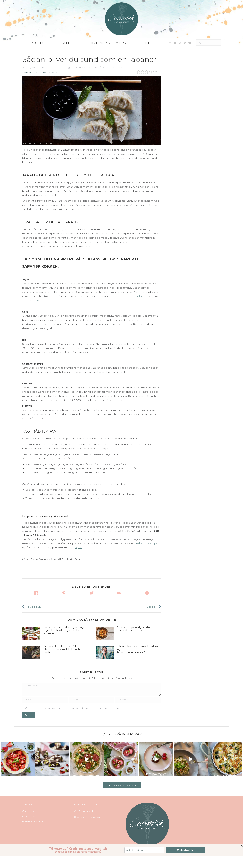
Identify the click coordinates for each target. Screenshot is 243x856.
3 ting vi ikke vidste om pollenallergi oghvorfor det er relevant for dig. (137, 649)
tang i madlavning (137, 296)
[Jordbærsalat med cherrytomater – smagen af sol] (18, 759)
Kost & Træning (40, 67)
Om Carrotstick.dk (83, 811)
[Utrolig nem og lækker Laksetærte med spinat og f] (225, 759)
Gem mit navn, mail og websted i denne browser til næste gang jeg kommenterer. (73, 708)
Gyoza (78, 547)
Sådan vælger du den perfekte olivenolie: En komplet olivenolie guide (62, 649)
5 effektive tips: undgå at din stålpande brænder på (133, 629)
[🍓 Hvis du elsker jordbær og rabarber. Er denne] (156, 759)
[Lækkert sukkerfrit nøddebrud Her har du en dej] (52, 759)
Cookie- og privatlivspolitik (88, 817)
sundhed (54, 73)
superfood (34, 300)
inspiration (39, 73)
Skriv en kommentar (114, 67)
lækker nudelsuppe (146, 543)
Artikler (26, 67)
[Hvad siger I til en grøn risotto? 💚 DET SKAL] (191, 759)
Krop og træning (60, 67)
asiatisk (26, 73)
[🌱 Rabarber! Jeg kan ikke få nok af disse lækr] (121, 759)
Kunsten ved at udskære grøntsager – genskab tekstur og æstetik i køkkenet (65, 630)
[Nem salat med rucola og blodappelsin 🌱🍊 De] (87, 759)
